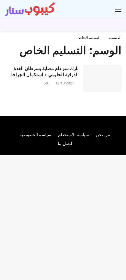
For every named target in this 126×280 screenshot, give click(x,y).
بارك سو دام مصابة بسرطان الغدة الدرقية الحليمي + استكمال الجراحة (44, 71)
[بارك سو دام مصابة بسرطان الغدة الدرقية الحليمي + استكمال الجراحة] (102, 78)
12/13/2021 (64, 82)
